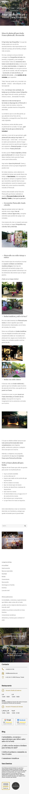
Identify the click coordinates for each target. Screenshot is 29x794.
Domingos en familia (8, 585)
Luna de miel (6, 590)
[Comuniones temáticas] (14, 758)
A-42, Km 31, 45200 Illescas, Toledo (15, 677)
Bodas (12, 8)
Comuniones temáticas (9, 615)
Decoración (5, 582)
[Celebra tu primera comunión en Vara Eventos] (14, 753)
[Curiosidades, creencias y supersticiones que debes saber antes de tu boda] (14, 739)
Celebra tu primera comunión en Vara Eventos (13, 611)
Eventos (4, 587)
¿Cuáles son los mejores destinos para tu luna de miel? (14, 606)
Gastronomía (6, 568)
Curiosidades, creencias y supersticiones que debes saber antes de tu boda (14, 601)
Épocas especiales (7, 571)
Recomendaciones (14, 10)
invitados (4, 131)
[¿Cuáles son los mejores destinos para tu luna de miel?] (14, 746)
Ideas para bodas (21, 8)
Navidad (4, 574)
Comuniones (5, 579)
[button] (26, 2)
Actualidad (6, 8)
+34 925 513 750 (10, 669)
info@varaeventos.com (12, 673)
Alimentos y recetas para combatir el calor (13, 619)
